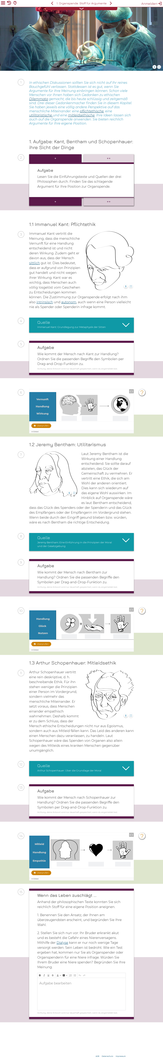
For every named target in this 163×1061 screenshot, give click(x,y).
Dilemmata (38, 99)
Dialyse (62, 943)
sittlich (34, 263)
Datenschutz (107, 1056)
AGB (97, 1056)
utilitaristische (41, 115)
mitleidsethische (81, 115)
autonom (68, 302)
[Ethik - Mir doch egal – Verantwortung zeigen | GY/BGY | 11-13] (52, 3)
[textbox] (81, 994)
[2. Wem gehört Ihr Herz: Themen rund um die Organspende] (111, 3)
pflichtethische (92, 111)
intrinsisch (44, 302)
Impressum (121, 1056)
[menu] (3, 3)
